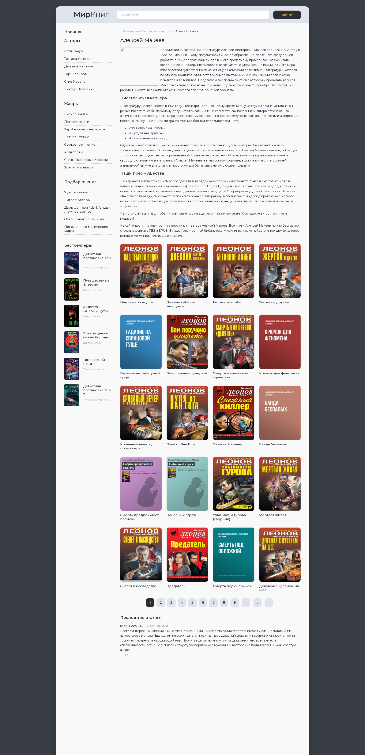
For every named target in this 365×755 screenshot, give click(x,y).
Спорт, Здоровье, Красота (86, 160)
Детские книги (76, 122)
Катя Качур (73, 51)
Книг (91, 14)
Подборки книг (81, 182)
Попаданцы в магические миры (86, 229)
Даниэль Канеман (79, 66)
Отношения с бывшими (84, 219)
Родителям (73, 152)
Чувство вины (76, 192)
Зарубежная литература (84, 129)
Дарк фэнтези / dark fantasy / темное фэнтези (87, 209)
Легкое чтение (76, 137)
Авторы (72, 40)
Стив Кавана (74, 81)
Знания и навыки (78, 167)
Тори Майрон (75, 74)
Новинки (74, 32)
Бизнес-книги (76, 114)
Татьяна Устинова (78, 59)
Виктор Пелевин (78, 89)
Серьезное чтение (79, 144)
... (257, 602)
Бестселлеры (78, 245)
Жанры (72, 103)
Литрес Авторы (77, 200)
